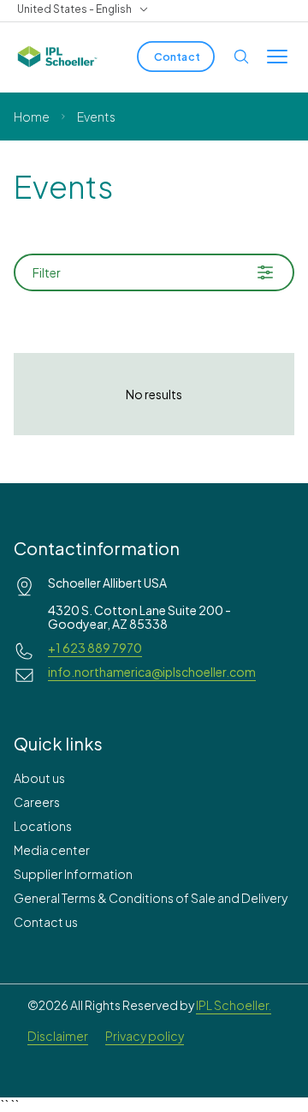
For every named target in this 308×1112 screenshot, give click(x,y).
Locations (43, 826)
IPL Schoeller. (233, 1005)
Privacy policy (144, 1036)
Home (32, 116)
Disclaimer (57, 1036)
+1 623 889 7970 (95, 648)
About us (39, 778)
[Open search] (241, 56)
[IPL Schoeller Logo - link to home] (57, 56)
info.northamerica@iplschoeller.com (152, 672)
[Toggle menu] (277, 56)
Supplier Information (73, 874)
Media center (52, 850)
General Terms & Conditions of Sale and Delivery (150, 898)
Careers (37, 802)
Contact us (46, 922)
